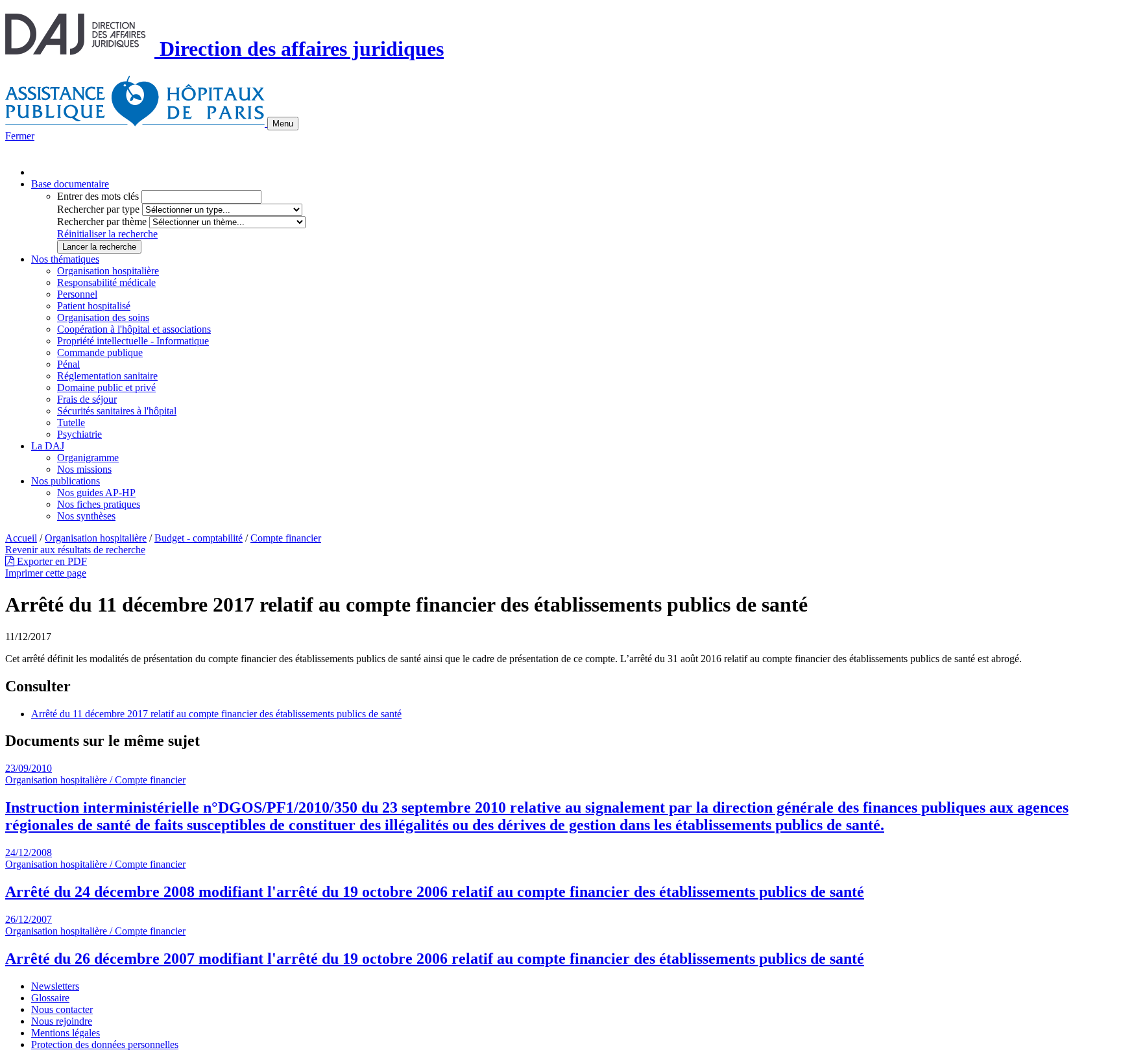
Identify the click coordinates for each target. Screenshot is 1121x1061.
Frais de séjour (87, 399)
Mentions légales (65, 1032)
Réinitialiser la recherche (107, 233)
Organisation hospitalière (108, 270)
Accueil (21, 537)
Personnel (77, 294)
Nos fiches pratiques (98, 504)
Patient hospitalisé (93, 305)
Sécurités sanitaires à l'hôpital (116, 410)
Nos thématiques (65, 259)
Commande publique (100, 352)
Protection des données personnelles (104, 1044)
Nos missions (84, 469)
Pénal (68, 364)
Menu (282, 123)
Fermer (19, 135)
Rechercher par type (98, 209)
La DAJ (47, 445)
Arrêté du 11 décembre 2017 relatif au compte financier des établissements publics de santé (216, 713)
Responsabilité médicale (106, 282)
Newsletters (55, 986)
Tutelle (71, 422)
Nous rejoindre (61, 1021)
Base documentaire (70, 183)
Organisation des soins (103, 317)
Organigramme (88, 457)
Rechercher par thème (102, 221)
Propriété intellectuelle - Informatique (133, 340)
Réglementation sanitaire (107, 375)
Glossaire (50, 997)
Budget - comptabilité (198, 537)
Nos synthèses (86, 515)
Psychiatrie (79, 434)
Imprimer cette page (45, 572)
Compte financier (285, 537)
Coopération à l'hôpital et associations (134, 329)
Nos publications (65, 480)
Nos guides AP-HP (96, 492)
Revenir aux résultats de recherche (75, 549)
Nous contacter (62, 1009)
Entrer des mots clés (98, 196)
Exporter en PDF (50, 561)
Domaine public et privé (106, 387)
